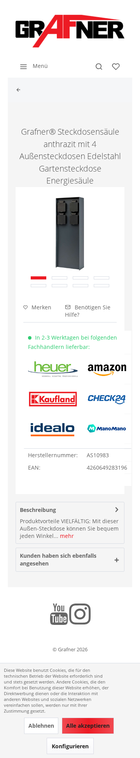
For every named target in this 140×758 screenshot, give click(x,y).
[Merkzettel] (116, 66)
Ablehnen (41, 725)
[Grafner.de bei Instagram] (80, 615)
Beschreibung (38, 509)
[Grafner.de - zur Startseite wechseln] (70, 31)
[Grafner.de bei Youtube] (59, 615)
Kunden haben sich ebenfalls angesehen (58, 559)
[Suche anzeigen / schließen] (99, 66)
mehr (66, 535)
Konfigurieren (70, 746)
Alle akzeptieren (88, 725)
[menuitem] (32, 66)
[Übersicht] (20, 90)
